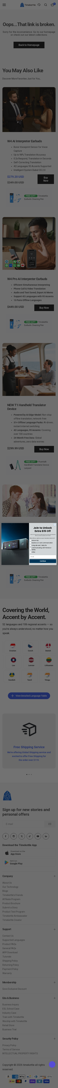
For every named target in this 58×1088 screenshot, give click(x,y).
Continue (43, 561)
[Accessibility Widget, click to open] (52, 1064)
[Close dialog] (54, 524)
